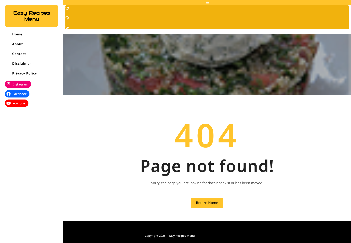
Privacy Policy (24, 73)
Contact (19, 53)
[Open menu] (207, 2)
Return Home (207, 202)
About (17, 44)
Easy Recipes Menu (31, 16)
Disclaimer (21, 63)
